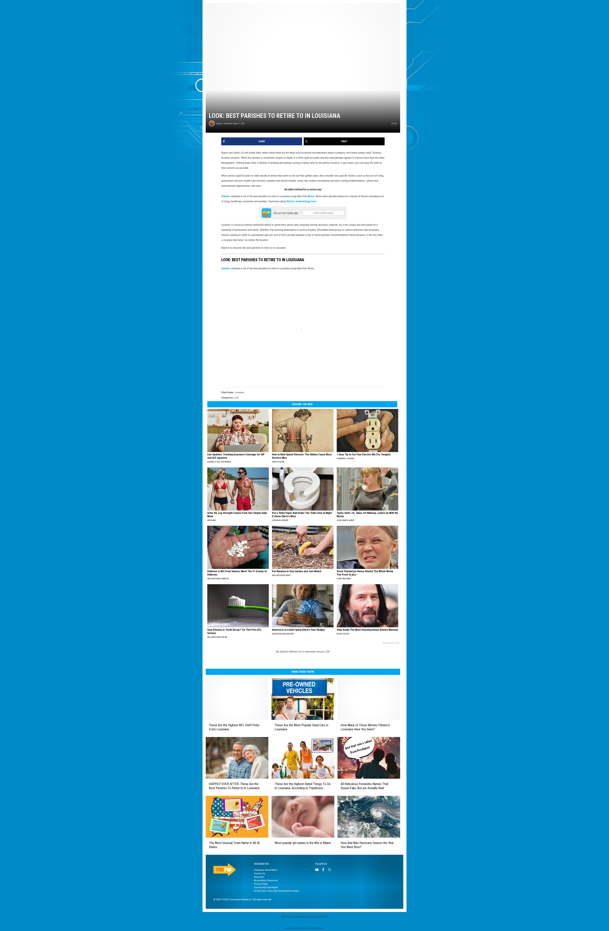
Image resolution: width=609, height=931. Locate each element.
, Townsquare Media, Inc (240, 899)
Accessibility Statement (266, 880)
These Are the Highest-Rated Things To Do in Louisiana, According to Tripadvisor (303, 786)
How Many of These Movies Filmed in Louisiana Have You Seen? (365, 727)
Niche (311, 196)
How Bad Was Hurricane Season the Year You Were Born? (367, 845)
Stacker (219, 123)
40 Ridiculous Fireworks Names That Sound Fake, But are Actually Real (364, 786)
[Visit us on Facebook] (324, 870)
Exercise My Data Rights (266, 887)
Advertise (259, 877)
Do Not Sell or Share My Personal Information (276, 891)
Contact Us (259, 873)
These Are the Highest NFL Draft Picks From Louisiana (234, 727)
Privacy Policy (261, 884)
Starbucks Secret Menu (266, 870)
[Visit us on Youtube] (318, 870)
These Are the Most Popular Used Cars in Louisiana (301, 727)
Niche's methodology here (301, 201)
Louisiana (239, 392)
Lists (236, 397)
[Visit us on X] (331, 870)
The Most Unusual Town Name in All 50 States (234, 845)
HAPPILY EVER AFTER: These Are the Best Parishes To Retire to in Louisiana (234, 786)
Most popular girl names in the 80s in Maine (303, 843)
